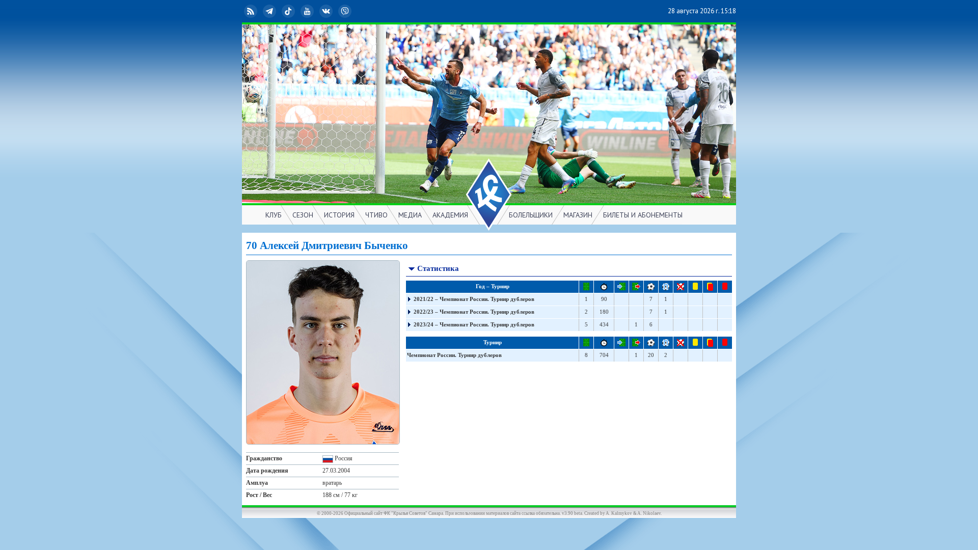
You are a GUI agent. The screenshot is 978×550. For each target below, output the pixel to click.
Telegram (277, 11)
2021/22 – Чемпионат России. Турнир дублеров (474, 299)
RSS (258, 11)
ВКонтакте (334, 11)
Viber (353, 11)
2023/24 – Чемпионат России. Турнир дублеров (474, 324)
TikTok (296, 11)
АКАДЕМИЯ (450, 214)
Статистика (438, 268)
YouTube (315, 11)
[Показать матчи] (409, 299)
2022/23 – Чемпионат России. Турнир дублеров (474, 312)
